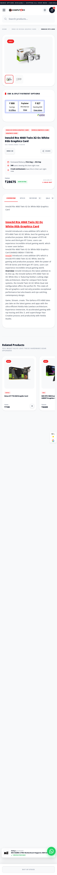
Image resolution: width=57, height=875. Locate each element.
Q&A (49, 198)
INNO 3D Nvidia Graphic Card (24, 29)
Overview (11, 198)
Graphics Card (11, 133)
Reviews (34, 198)
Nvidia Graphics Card (40, 130)
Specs (22, 198)
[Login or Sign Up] (45, 10)
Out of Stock (28, 869)
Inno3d (8, 255)
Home (4, 29)
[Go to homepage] (16, 10)
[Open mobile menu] (4, 10)
